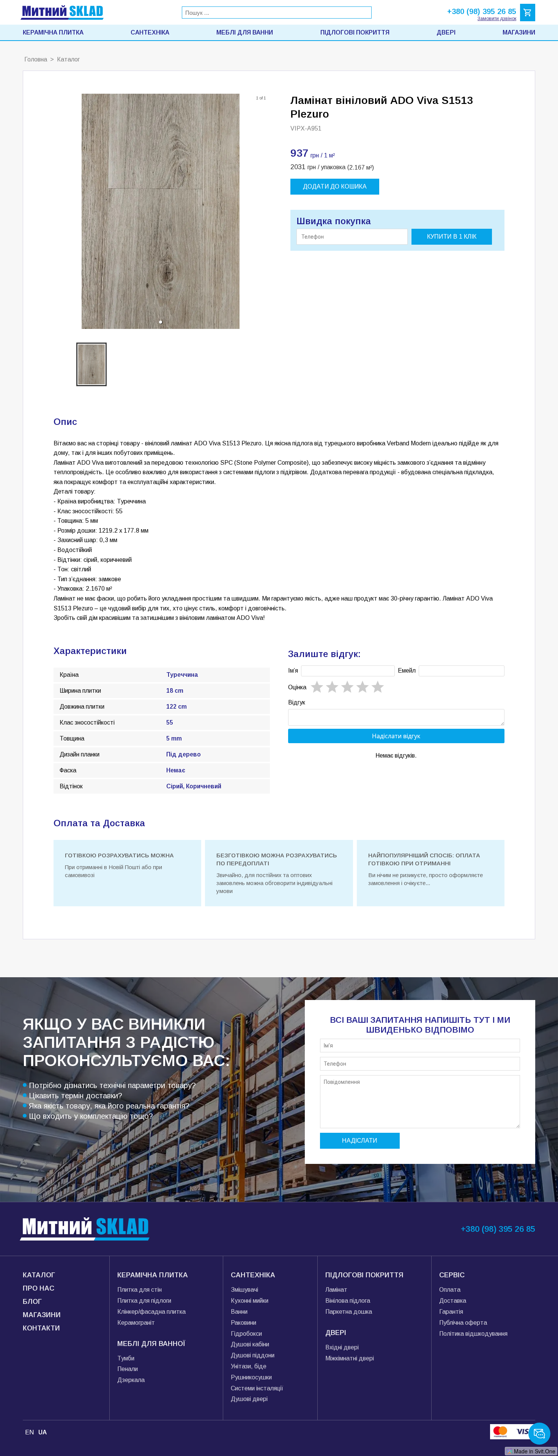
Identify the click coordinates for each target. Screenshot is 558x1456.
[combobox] (277, 12)
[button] (160, 322)
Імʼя (293, 670)
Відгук (296, 702)
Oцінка (297, 687)
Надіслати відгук (396, 736)
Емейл (407, 670)
